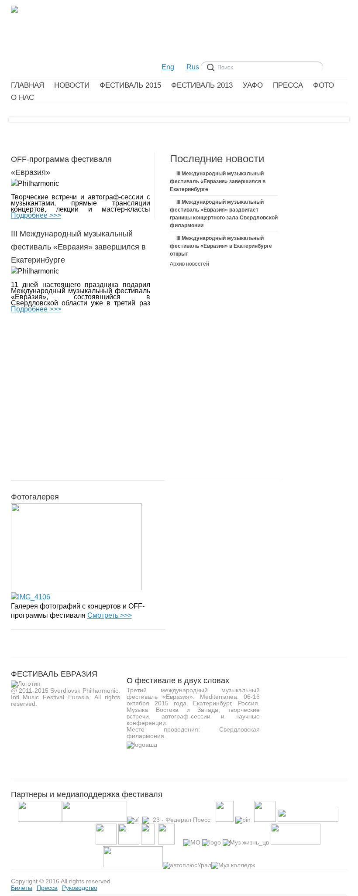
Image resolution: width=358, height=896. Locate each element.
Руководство (79, 887)
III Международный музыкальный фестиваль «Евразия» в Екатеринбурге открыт (221, 246)
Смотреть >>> (109, 615)
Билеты (21, 887)
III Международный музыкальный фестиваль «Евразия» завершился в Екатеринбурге (217, 181)
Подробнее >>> (36, 215)
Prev (26, 124)
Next (331, 124)
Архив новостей (189, 264)
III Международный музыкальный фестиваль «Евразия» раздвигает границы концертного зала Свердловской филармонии (224, 214)
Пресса (47, 887)
